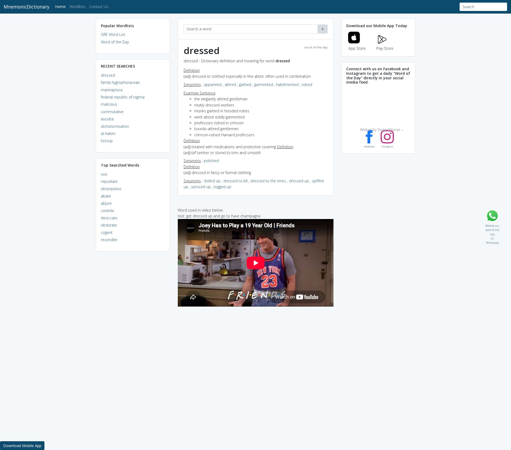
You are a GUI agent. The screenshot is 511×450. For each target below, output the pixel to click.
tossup (107, 140)
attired (230, 84)
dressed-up (299, 180)
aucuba (107, 118)
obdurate (109, 225)
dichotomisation (115, 126)
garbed (245, 84)
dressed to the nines (268, 180)
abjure (106, 203)
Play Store (384, 48)
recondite (109, 239)
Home (61, 6)
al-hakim (108, 133)
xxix (104, 174)
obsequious (111, 188)
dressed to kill (235, 180)
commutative (112, 111)
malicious (109, 104)
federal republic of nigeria (123, 97)
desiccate (109, 217)
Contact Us (98, 6)
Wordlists (77, 6)
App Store (357, 48)
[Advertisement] (133, 337)
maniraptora (111, 89)
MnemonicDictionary (27, 6)
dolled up (212, 180)
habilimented (287, 84)
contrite (107, 210)
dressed (108, 75)
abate (106, 196)
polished (211, 160)
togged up (222, 186)
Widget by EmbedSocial (380, 129)
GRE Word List (113, 34)
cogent (107, 232)
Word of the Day (115, 41)
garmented (263, 84)
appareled (213, 84)
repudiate (109, 181)
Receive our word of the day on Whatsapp (492, 224)
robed (307, 84)
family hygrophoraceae (120, 82)
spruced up (201, 186)
